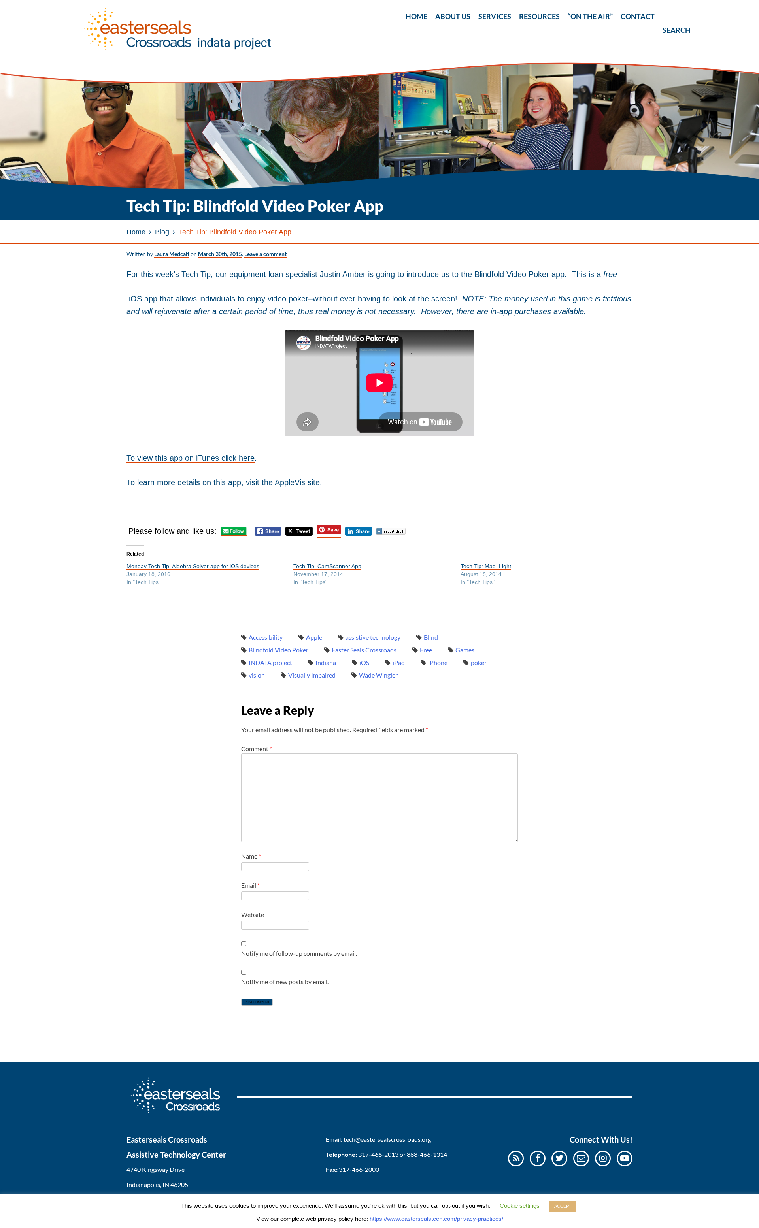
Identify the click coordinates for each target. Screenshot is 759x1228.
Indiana (325, 662)
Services (494, 16)
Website (252, 914)
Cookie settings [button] (520, 1205)
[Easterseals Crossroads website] (181, 1115)
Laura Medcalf (171, 253)
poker (479, 662)
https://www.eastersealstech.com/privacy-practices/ (436, 1218)
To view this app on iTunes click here (190, 458)
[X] (559, 1158)
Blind (431, 637)
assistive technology (373, 637)
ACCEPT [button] (563, 1206)
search (669, 14)
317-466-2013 (378, 1154)
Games (464, 650)
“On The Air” (590, 16)
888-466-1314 (427, 1154)
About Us (452, 16)
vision (257, 675)
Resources (539, 16)
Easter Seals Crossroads (364, 650)
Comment (256, 748)
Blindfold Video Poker (278, 650)
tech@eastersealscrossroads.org (387, 1139)
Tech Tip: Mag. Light (486, 566)
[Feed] (516, 1158)
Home (416, 16)
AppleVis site (297, 482)
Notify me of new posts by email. (285, 981)
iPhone (437, 662)
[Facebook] (537, 1158)
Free (426, 650)
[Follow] (581, 1158)
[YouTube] (624, 1158)
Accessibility (266, 637)
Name (251, 856)
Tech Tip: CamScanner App (327, 566)
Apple (314, 637)
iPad (399, 662)
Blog (162, 232)
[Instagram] (603, 1158)
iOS (364, 662)
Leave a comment (265, 253)
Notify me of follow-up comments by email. (299, 953)
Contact (638, 16)
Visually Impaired (312, 675)
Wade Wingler (378, 675)
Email (250, 885)
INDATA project (270, 662)
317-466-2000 (359, 1169)
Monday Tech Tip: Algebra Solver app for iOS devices (192, 566)
